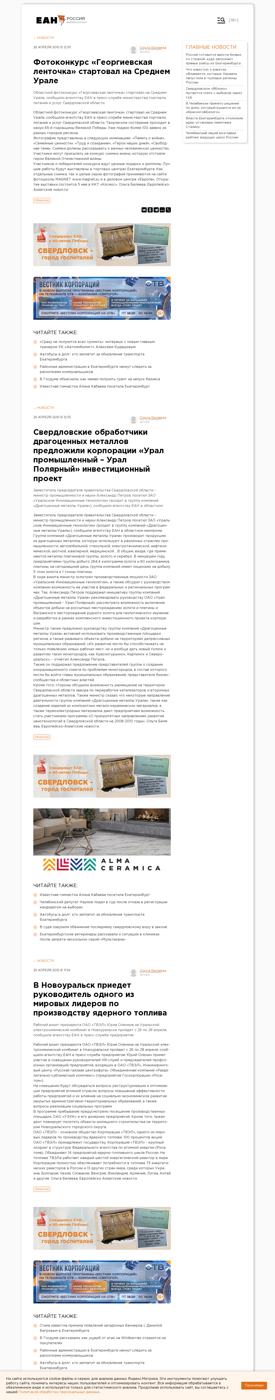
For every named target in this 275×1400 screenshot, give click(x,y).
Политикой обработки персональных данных (58, 1392)
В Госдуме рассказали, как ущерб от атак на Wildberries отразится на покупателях (103, 1340)
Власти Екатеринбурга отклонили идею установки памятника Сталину (214, 122)
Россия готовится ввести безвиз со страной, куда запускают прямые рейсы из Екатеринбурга (213, 59)
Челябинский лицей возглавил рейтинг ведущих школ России (212, 135)
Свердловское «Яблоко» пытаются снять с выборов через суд (214, 93)
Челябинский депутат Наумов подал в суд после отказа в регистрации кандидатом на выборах (103, 905)
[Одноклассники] (150, 209)
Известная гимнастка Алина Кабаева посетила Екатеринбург (95, 386)
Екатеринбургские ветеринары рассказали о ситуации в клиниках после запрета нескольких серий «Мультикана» (100, 937)
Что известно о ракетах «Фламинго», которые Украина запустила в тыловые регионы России (211, 76)
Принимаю (254, 1385)
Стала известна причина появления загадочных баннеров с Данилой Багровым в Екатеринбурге (101, 1328)
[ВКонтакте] (144, 209)
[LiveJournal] (168, 209)
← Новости (43, 38)
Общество (42, 200)
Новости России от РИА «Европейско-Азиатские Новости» (51, 20)
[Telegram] (156, 209)
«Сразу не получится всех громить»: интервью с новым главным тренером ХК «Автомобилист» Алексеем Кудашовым (97, 344)
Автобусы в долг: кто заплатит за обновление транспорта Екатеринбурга (92, 357)
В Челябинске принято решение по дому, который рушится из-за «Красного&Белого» (213, 108)
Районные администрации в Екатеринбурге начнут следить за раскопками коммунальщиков (95, 369)
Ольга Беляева (153, 48)
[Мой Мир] (162, 209)
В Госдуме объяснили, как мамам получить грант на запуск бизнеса (100, 379)
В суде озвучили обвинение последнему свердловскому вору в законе (103, 927)
